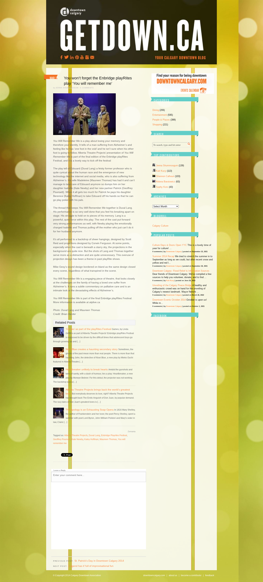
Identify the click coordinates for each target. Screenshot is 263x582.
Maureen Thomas (108, 439)
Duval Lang (94, 435)
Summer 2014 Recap (163, 256)
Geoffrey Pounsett (61, 439)
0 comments (87, 88)
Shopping (157, 124)
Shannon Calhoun (165, 176)
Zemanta (131, 431)
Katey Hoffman (91, 439)
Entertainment (159, 115)
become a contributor (191, 575)
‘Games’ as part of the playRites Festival (88, 329)
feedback (209, 575)
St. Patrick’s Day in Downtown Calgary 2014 (99, 560)
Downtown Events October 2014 (169, 299)
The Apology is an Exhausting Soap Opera (90, 409)
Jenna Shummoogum (67, 88)
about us (173, 575)
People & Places (161, 119)
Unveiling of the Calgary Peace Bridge (172, 285)
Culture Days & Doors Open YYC (169, 245)
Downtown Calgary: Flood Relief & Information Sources (180, 270)
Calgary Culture (160, 225)
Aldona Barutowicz (166, 181)
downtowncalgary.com (154, 575)
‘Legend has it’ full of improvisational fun (90, 565)
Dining (155, 110)
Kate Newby (77, 439)
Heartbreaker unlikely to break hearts (87, 369)
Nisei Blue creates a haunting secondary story (92, 349)
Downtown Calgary (174, 251)
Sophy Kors (162, 187)
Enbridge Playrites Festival (114, 435)
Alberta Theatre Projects (76, 435)
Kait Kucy (161, 171)
